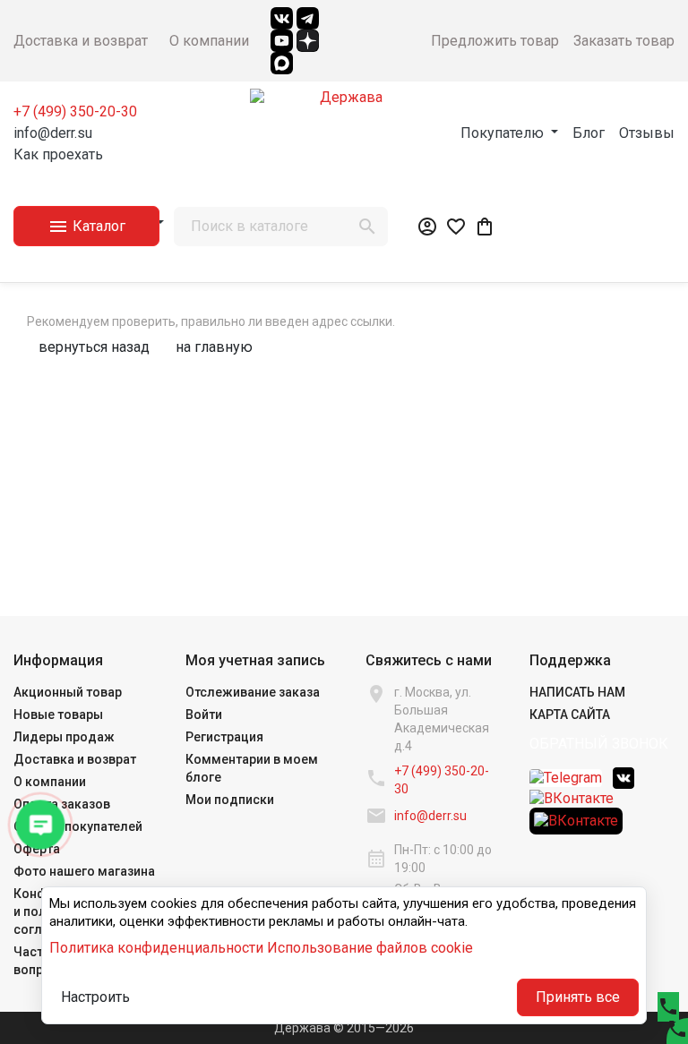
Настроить (95, 996)
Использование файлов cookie (370, 947)
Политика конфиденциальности (156, 947)
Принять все (578, 996)
